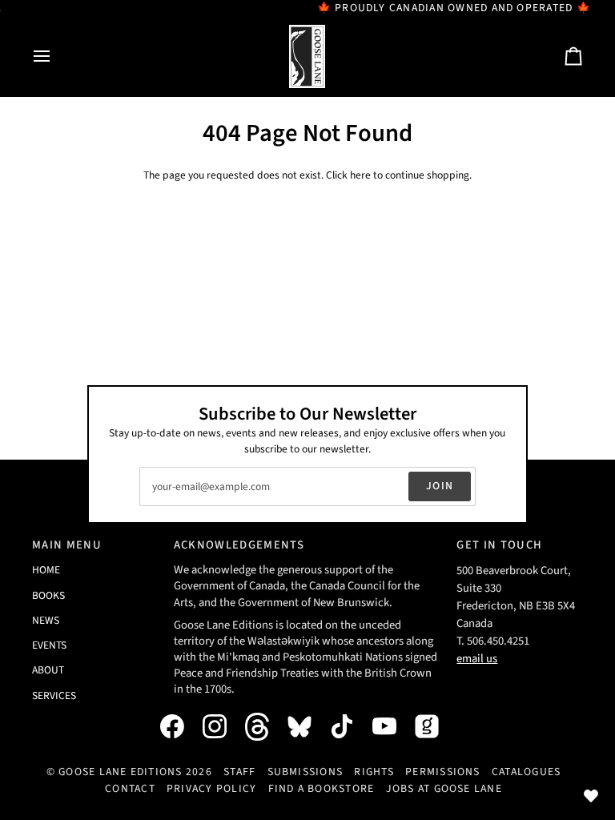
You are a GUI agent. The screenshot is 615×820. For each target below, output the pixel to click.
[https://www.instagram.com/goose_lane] (223, 726)
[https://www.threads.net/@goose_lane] (265, 727)
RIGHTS (373, 772)
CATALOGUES (526, 772)
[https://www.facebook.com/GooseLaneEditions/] (180, 726)
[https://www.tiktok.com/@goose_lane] (350, 726)
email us (476, 658)
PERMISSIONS (442, 772)
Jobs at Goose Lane (444, 789)
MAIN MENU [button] (67, 545)
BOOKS (48, 595)
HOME (46, 569)
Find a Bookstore (321, 789)
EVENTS (49, 645)
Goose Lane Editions (120, 772)
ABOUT (48, 669)
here (360, 175)
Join (439, 486)
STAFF (239, 772)
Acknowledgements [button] (239, 545)
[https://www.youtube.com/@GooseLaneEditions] (392, 726)
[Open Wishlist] (591, 796)
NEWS (45, 620)
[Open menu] (56, 56)
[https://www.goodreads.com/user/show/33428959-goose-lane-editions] (435, 726)
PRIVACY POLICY (211, 789)
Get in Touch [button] (499, 545)
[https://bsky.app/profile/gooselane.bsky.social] (307, 726)
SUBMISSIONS (305, 772)
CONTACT (130, 789)
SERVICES (54, 695)
